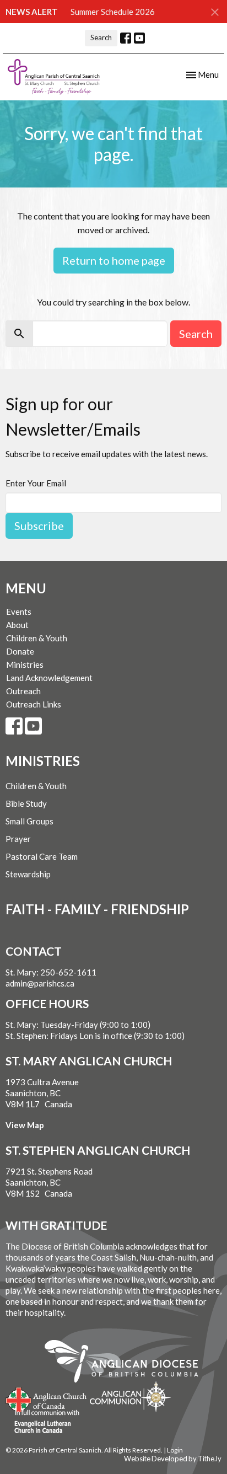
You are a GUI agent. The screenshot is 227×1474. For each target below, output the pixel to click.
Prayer (18, 839)
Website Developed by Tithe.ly (172, 1458)
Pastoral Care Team (42, 856)
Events (18, 612)
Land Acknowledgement (49, 678)
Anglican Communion (130, 1396)
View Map (25, 1125)
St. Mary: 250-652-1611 (51, 972)
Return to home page (113, 260)
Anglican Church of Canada (47, 1398)
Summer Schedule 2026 (113, 12)
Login (175, 1450)
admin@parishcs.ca (40, 983)
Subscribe (39, 525)
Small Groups (29, 821)
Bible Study (26, 803)
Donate (20, 651)
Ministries (25, 664)
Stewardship (28, 874)
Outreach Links (33, 704)
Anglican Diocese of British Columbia (127, 1363)
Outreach (23, 691)
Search (101, 37)
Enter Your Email (36, 483)
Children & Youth (36, 638)
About (17, 625)
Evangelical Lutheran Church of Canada (43, 1422)
